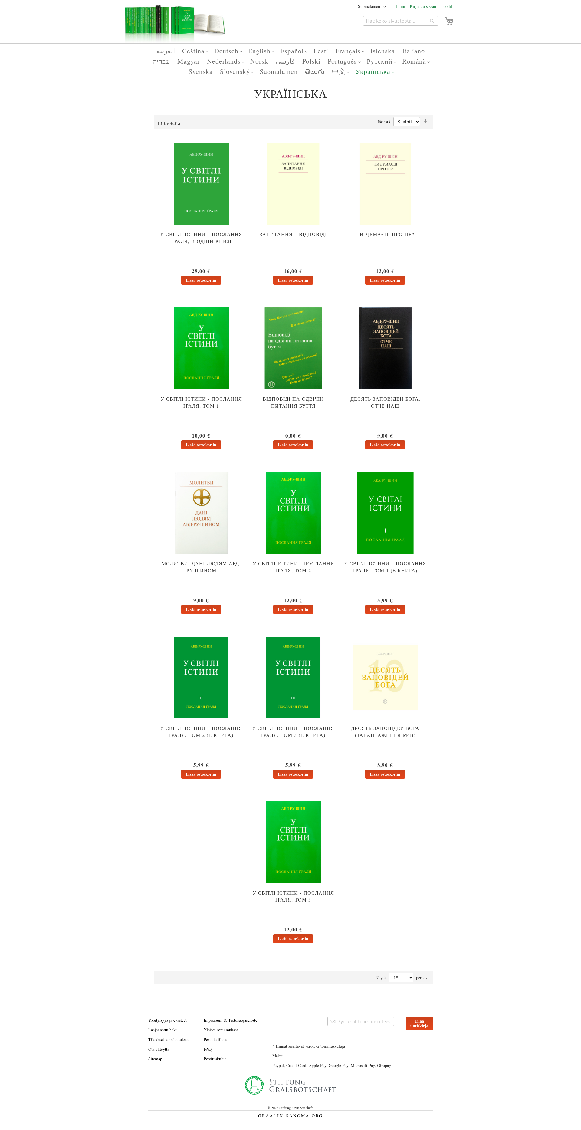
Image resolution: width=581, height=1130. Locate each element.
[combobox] (400, 21)
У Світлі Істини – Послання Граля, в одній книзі (201, 237)
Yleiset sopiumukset (221, 1030)
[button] (373, 6)
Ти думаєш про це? (385, 234)
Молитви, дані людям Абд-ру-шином (201, 566)
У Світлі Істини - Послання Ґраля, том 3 (293, 896)
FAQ (208, 1049)
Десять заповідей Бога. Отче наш (385, 402)
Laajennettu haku (163, 1030)
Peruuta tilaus (215, 1039)
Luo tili (447, 6)
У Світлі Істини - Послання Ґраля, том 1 (201, 402)
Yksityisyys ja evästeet (167, 1020)
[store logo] (175, 26)
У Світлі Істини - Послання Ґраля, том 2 (293, 566)
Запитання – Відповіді (293, 234)
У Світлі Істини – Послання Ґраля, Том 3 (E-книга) (293, 731)
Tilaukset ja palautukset (168, 1039)
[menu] (290, 61)
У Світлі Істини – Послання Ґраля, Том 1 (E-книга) (385, 566)
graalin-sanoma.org (290, 1116)
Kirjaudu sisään (423, 6)
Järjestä (384, 122)
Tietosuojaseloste (242, 1020)
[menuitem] (166, 51)
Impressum (213, 1020)
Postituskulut (215, 1059)
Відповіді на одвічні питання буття (293, 402)
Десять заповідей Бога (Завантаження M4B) (385, 731)
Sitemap (155, 1059)
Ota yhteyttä (158, 1049)
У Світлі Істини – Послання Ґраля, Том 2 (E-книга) (201, 731)
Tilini (400, 6)
